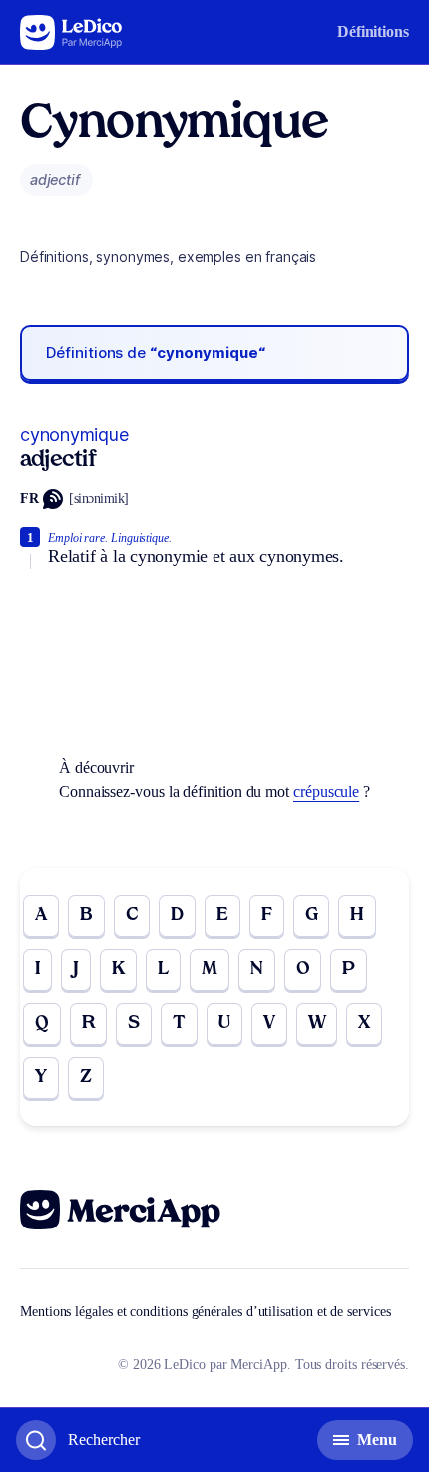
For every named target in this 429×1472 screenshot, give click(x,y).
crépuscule (326, 791)
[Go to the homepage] (71, 32)
